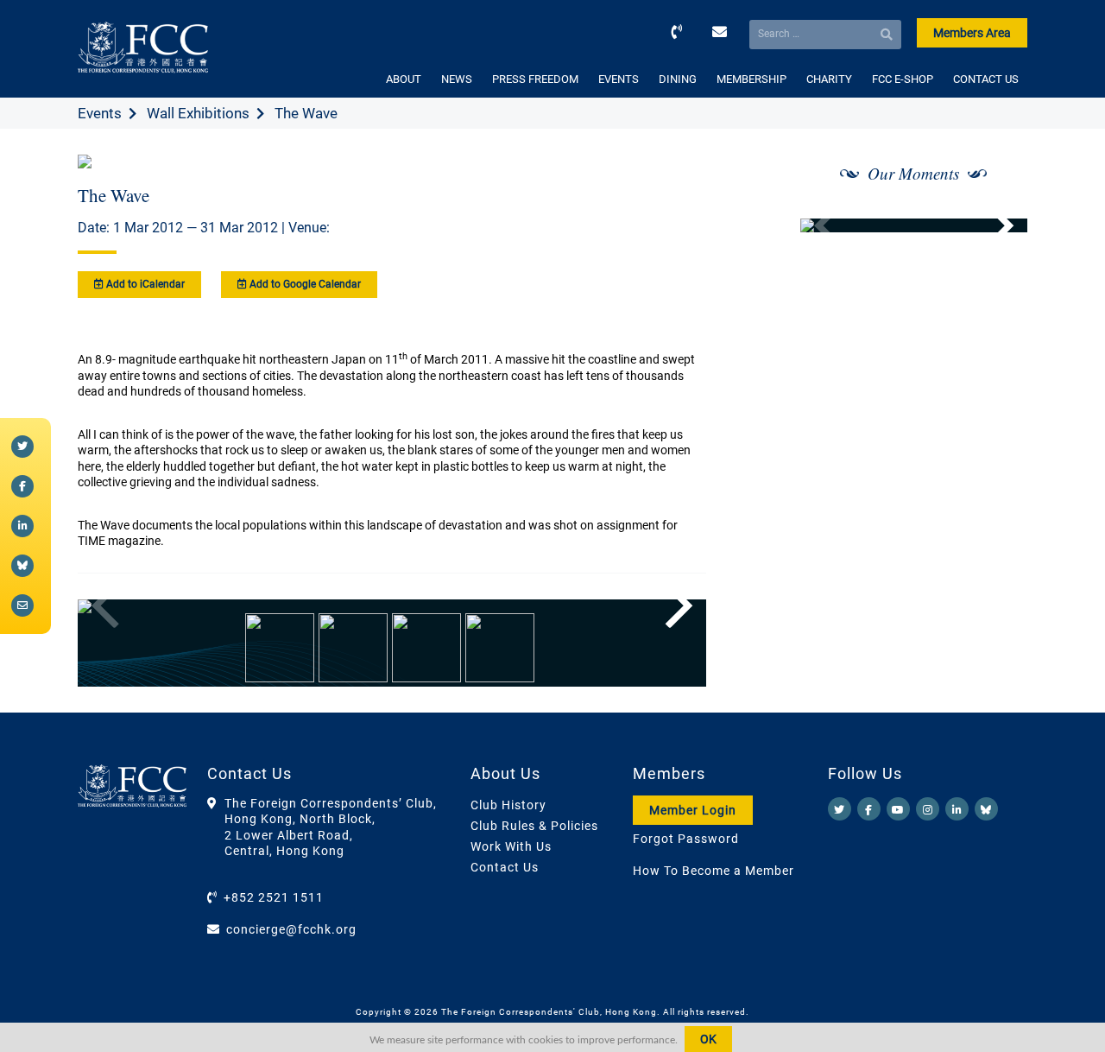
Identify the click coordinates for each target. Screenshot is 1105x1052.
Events (100, 113)
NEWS (456, 79)
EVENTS (618, 79)
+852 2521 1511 (274, 897)
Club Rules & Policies (534, 826)
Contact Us (504, 867)
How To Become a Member (713, 871)
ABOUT (403, 79)
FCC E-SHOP (902, 79)
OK (708, 1039)
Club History (508, 805)
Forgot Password (686, 839)
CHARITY (829, 79)
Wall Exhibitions (198, 113)
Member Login (692, 810)
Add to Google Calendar (304, 284)
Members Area (972, 33)
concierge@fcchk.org (291, 929)
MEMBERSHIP (751, 79)
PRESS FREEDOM (535, 79)
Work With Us (511, 846)
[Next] (674, 606)
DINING (678, 79)
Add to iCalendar (144, 284)
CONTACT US (986, 79)
